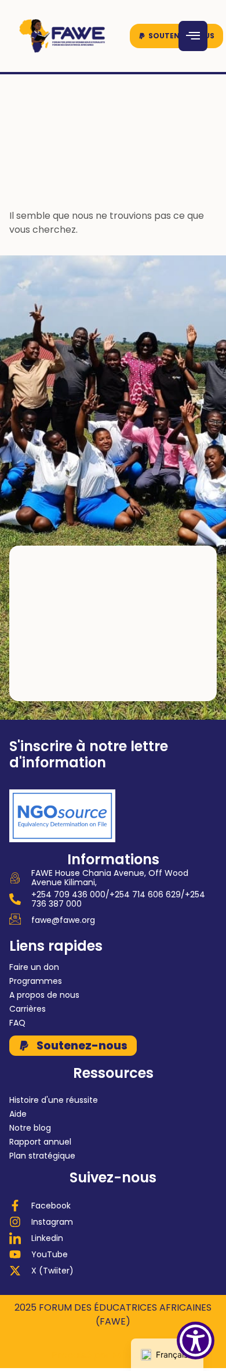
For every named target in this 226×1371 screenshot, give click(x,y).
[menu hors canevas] (192, 36)
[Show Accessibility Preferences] (195, 1340)
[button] (176, 36)
